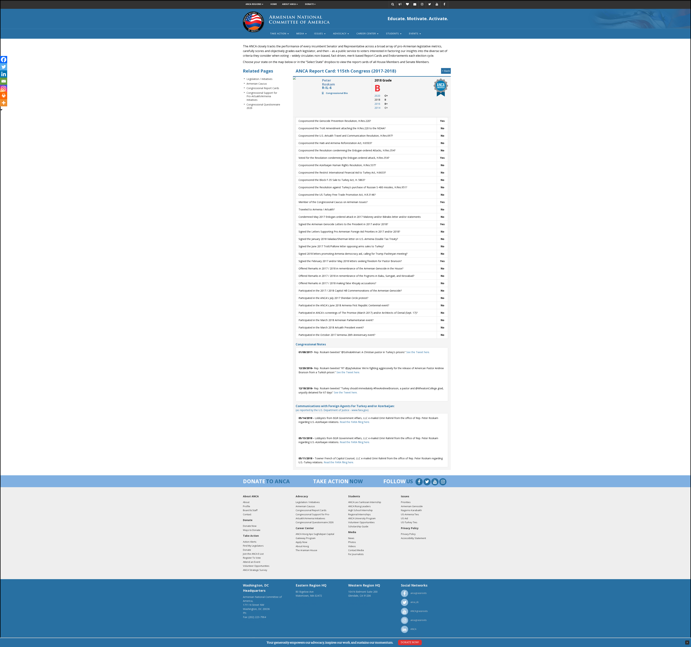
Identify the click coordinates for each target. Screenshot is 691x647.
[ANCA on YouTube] (437, 4)
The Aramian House (306, 550)
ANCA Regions (254, 4)
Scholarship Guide (358, 526)
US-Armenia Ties (410, 514)
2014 (377, 107)
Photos (352, 542)
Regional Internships (359, 514)
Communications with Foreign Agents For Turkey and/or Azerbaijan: (345, 408)
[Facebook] (3, 59)
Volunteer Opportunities (256, 565)
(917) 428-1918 (304, 599)
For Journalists (356, 554)
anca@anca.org (252, 621)
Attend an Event (251, 561)
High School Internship (360, 510)
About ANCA (289, 4)
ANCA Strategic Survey (255, 570)
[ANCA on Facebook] (444, 4)
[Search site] (392, 4)
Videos (352, 546)
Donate (309, 4)
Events (414, 33)
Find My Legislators (253, 545)
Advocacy (340, 33)
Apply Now (301, 542)
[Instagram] (3, 88)
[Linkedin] (3, 74)
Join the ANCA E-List (253, 553)
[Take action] (400, 4)
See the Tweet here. (418, 352)
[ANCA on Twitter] (429, 4)
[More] (3, 102)
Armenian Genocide (412, 506)
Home (273, 4)
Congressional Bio (336, 93)
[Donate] (407, 4)
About (246, 502)
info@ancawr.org (358, 603)
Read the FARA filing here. (355, 422)
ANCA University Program (362, 518)
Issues (319, 33)
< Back (446, 71)
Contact (247, 514)
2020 (377, 95)
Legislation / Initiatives (259, 79)
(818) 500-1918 (357, 599)
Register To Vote (252, 557)
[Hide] (1, 109)
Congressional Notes (311, 344)
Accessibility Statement (413, 538)
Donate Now (249, 525)
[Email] (414, 4)
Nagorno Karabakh (411, 510)
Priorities (406, 502)
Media (300, 33)
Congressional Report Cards (263, 88)
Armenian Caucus (257, 83)
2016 (377, 103)
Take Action (278, 33)
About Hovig (302, 546)
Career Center (366, 33)
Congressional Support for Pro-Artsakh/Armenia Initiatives (262, 96)
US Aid (404, 518)
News (351, 538)
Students (393, 33)
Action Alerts (249, 541)
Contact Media (356, 550)
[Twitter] (3, 66)
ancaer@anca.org (306, 603)
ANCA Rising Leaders (359, 506)
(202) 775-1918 (256, 613)
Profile (246, 506)
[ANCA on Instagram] (422, 4)
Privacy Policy (408, 534)
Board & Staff (250, 510)
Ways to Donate (251, 530)
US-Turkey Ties (409, 522)
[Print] (3, 95)
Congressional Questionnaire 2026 (314, 522)
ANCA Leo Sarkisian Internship (364, 502)
